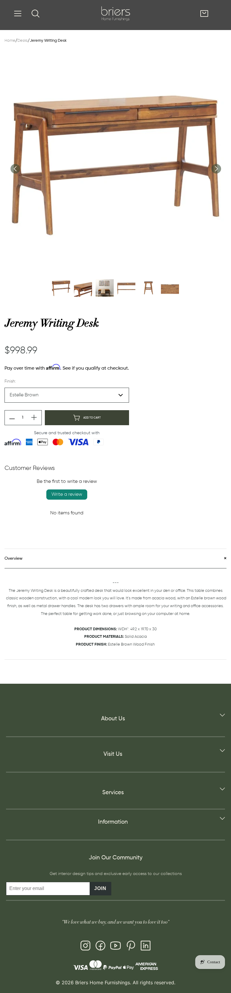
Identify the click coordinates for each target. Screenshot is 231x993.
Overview (14, 558)
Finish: (10, 381)
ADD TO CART (92, 417)
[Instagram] (85, 947)
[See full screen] (115, 164)
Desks (22, 41)
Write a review (66, 494)
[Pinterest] (131, 947)
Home (10, 41)
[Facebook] (100, 947)
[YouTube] (115, 947)
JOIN (100, 888)
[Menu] (17, 13)
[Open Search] (35, 13)
